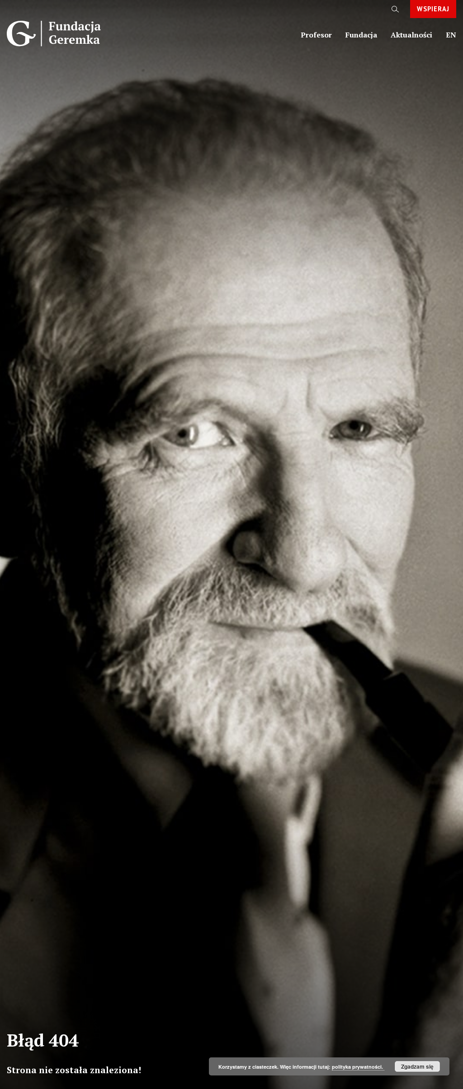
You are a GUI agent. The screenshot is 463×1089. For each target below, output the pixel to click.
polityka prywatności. (358, 1066)
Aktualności (411, 35)
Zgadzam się (417, 1066)
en (451, 35)
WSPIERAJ (433, 9)
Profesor (316, 35)
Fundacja (361, 35)
